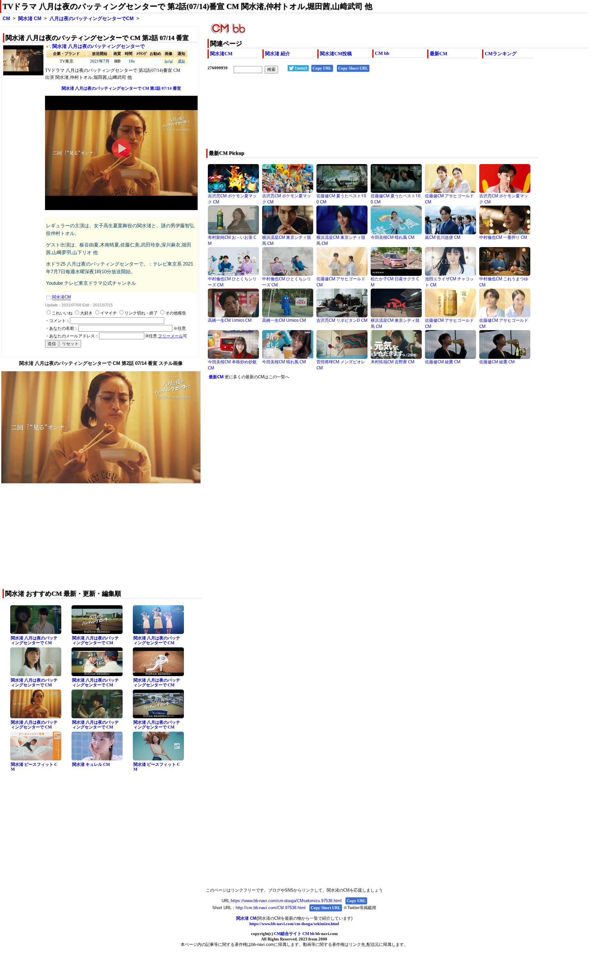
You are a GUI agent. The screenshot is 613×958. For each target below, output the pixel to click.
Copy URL (322, 68)
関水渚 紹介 (277, 53)
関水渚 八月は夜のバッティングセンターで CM (34, 640)
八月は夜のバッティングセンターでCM (91, 18)
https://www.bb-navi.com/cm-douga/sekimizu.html (294, 923)
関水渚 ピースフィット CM (34, 767)
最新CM (438, 53)
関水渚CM (221, 53)
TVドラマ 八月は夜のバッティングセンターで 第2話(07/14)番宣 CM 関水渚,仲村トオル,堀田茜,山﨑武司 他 (187, 6)
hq (167, 61)
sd (171, 61)
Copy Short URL (353, 68)
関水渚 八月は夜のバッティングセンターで (98, 46)
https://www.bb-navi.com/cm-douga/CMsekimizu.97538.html (286, 900)
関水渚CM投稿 (336, 53)
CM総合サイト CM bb (294, 933)
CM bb (382, 53)
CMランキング (501, 53)
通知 (181, 61)
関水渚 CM (30, 18)
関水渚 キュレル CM (91, 764)
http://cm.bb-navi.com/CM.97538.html (271, 907)
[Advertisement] (360, 115)
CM (6, 18)
